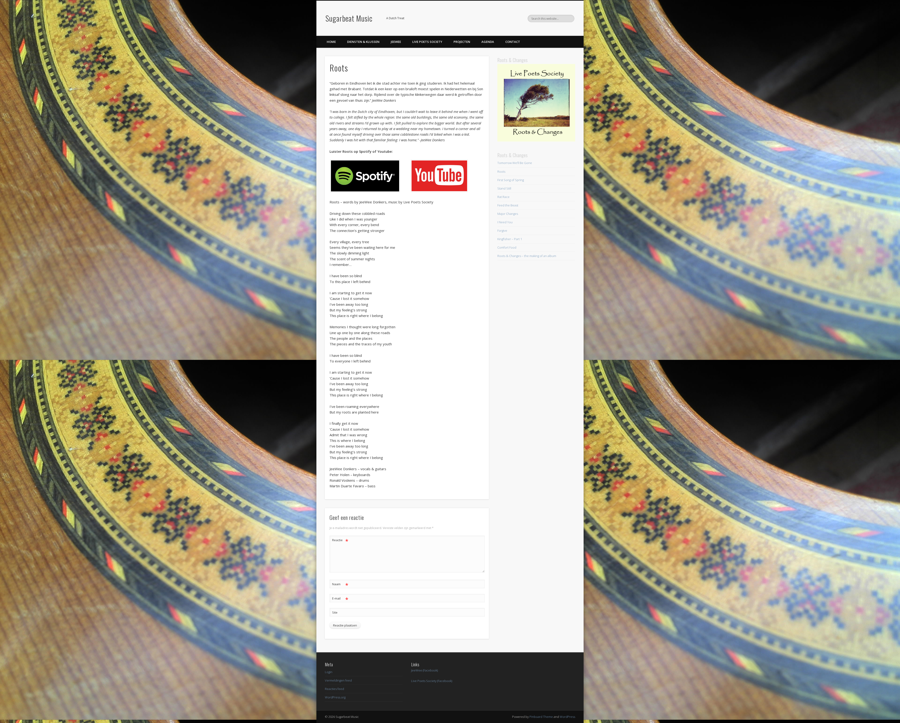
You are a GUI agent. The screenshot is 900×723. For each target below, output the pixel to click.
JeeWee (396, 42)
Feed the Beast (507, 205)
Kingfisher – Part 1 (509, 239)
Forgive (502, 230)
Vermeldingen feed (338, 680)
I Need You (505, 222)
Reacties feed (334, 689)
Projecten (462, 42)
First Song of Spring (510, 180)
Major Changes (507, 214)
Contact (512, 42)
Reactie (340, 540)
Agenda (487, 42)
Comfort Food (506, 247)
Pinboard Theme (541, 717)
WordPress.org (335, 697)
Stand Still (504, 188)
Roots (501, 171)
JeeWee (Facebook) (424, 670)
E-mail (340, 599)
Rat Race (503, 197)
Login (328, 672)
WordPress (567, 717)
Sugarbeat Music (349, 18)
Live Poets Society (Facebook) (431, 681)
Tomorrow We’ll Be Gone (514, 163)
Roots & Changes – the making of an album (526, 256)
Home (331, 42)
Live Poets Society (427, 42)
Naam (340, 584)
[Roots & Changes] (536, 140)
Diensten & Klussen (363, 42)
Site (335, 612)
